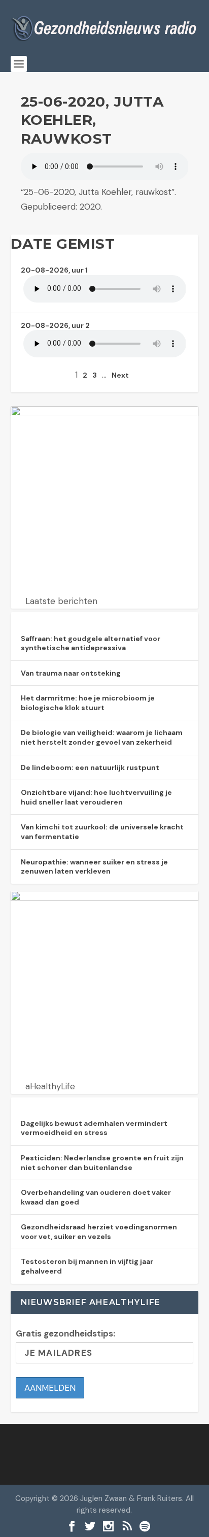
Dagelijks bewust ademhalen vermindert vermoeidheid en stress (94, 1128)
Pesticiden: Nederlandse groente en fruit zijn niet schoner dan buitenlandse (102, 1162)
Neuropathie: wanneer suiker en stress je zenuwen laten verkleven (94, 866)
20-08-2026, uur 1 (54, 270)
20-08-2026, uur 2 (55, 325)
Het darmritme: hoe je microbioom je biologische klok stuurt (88, 702)
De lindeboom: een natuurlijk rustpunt (90, 767)
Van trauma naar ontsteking (71, 673)
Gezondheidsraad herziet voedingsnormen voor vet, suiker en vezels (99, 1231)
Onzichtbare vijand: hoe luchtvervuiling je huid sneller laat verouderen (96, 797)
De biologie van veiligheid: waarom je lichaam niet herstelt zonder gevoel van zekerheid (102, 737)
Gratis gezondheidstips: (65, 1333)
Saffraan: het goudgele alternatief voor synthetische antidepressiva (90, 643)
